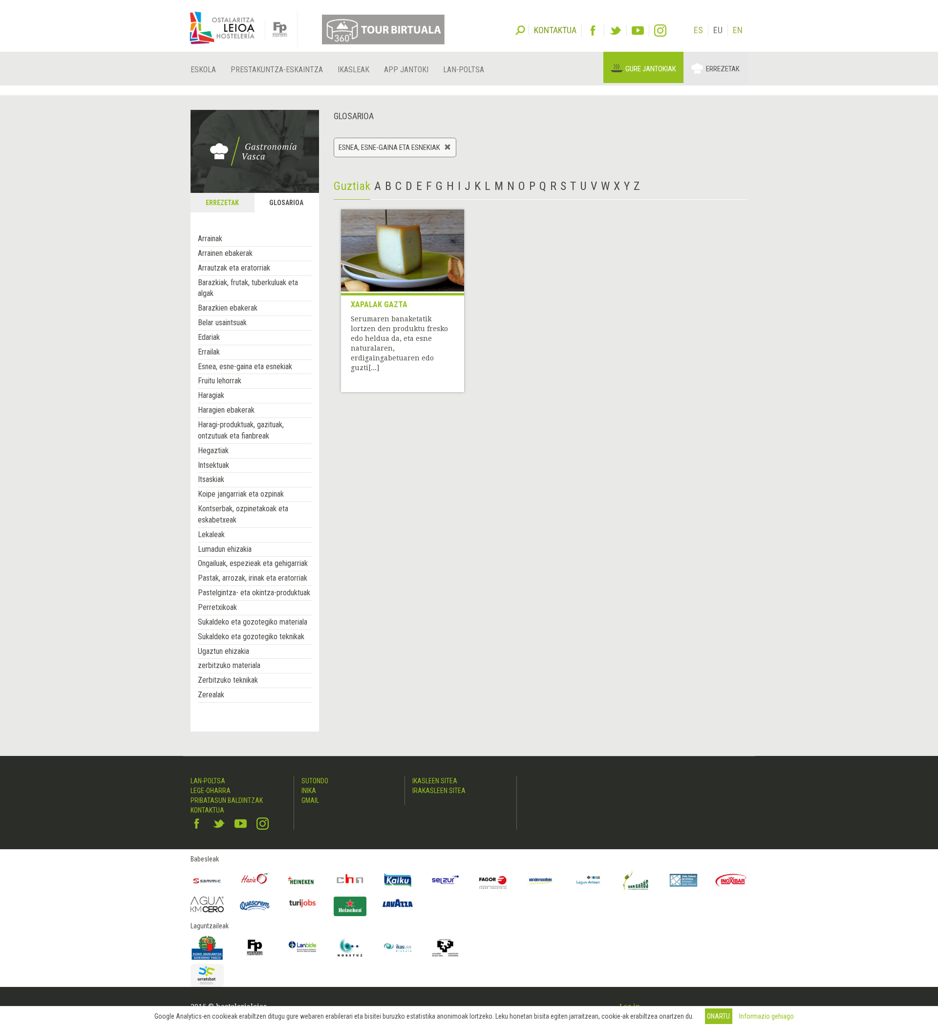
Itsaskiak (211, 479)
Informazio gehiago (766, 1016)
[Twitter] (615, 30)
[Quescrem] (255, 905)
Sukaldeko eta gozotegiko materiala (252, 622)
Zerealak (211, 694)
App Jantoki (406, 69)
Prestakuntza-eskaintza (277, 69)
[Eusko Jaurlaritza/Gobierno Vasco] (207, 947)
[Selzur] (445, 880)
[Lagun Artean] (588, 880)
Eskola (203, 69)
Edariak (209, 337)
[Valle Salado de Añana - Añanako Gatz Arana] (683, 880)
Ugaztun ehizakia (223, 651)
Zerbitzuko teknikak (228, 680)
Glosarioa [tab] (286, 203)
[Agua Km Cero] (207, 904)
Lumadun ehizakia (225, 549)
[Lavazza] (397, 902)
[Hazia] (255, 880)
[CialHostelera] (350, 880)
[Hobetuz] (350, 947)
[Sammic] (207, 880)
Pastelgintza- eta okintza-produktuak (254, 592)
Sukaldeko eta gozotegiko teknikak (251, 636)
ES (698, 30)
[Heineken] (302, 880)
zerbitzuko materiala (229, 665)
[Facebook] (593, 30)
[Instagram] (660, 30)
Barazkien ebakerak (227, 308)
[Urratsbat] (207, 975)
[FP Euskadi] (255, 947)
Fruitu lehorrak (219, 380)
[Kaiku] (397, 880)
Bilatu (520, 29)
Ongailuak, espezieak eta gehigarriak (253, 563)
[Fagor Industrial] (493, 880)
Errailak (209, 351)
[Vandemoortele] (540, 880)
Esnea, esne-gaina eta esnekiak (245, 366)
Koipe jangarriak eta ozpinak (241, 494)
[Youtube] (638, 30)
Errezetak (723, 68)
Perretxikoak (217, 607)
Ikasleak (353, 69)
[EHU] (445, 947)
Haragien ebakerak (226, 410)
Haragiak (211, 395)
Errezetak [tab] (222, 203)
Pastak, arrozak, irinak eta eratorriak (252, 578)
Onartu (718, 1016)
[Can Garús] (636, 880)
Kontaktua (207, 810)
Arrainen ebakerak (225, 253)
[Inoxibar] (731, 880)
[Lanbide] (302, 947)
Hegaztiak (213, 450)
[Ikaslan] (397, 947)
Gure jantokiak (650, 68)
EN (738, 30)
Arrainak (210, 238)
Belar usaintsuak (222, 322)
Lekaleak (211, 534)
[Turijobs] (302, 903)
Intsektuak (213, 465)
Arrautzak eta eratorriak (234, 267)
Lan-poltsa (463, 69)
